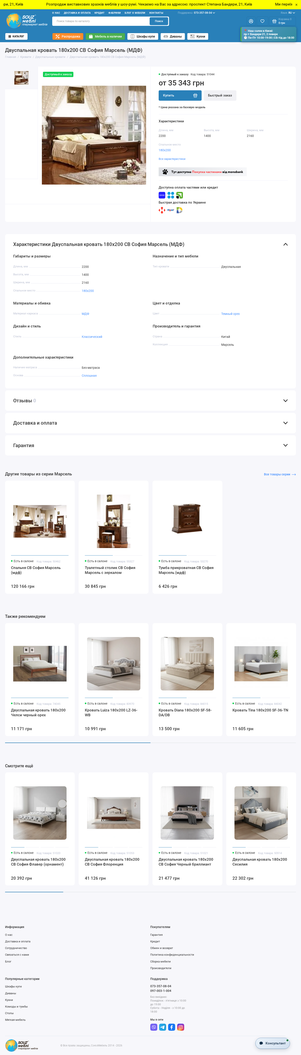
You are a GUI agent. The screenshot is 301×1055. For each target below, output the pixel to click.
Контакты (156, 12)
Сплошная (89, 375)
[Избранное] (262, 21)
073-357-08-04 (195, 12)
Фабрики (114, 12)
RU (286, 12)
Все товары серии (277, 474)
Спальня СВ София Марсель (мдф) (36, 570)
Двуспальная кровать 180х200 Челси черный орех (38, 712)
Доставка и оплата (77, 12)
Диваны (176, 36)
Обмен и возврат (161, 948)
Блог (8, 961)
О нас (56, 12)
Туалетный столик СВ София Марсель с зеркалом (110, 570)
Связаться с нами (17, 954)
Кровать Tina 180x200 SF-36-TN (260, 710)
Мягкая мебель (15, 1019)
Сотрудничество (16, 948)
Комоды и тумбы (16, 1006)
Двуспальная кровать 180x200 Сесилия (259, 861)
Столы (9, 1013)
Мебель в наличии (108, 36)
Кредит (100, 12)
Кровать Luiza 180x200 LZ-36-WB (111, 712)
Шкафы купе (146, 36)
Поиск (159, 21)
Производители (160, 968)
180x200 (165, 150)
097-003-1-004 (160, 991)
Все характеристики (172, 159)
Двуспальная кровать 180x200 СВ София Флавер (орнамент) (38, 861)
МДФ (85, 314)
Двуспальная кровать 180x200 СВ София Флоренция (112, 861)
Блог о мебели (135, 12)
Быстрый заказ (220, 95)
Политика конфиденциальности (172, 954)
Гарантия (156, 934)
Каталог (18, 36)
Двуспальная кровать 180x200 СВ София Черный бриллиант (186, 861)
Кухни (201, 36)
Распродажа (71, 36)
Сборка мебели (160, 961)
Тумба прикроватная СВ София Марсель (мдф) (186, 570)
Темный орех (230, 314)
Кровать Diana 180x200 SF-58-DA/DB (185, 712)
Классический (92, 336)
